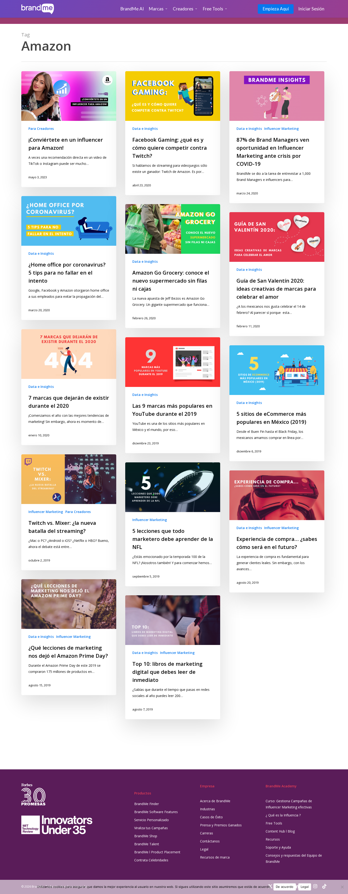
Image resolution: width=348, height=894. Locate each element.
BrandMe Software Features (156, 812)
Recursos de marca (215, 857)
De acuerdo (285, 887)
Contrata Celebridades (151, 860)
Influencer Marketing (281, 128)
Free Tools (274, 823)
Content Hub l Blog (280, 831)
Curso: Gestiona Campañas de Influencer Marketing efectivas (289, 804)
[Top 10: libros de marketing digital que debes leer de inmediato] (172, 657)
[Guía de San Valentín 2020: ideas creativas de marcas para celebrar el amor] (276, 274)
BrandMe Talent (146, 844)
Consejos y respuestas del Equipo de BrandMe (294, 858)
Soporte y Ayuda (278, 847)
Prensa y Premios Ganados (221, 825)
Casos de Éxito (211, 817)
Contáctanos (210, 841)
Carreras (206, 833)
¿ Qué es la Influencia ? (283, 815)
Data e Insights (145, 128)
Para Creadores (41, 128)
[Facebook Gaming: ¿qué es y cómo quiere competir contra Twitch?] (172, 133)
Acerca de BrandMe (215, 801)
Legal (204, 849)
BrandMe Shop (145, 836)
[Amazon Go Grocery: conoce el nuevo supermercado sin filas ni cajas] (172, 266)
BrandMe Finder (146, 804)
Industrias (207, 809)
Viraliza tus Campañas (151, 828)
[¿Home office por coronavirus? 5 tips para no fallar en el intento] (68, 258)
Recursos (273, 839)
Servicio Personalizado (151, 820)
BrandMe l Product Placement (157, 852)
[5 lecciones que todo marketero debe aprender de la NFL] (172, 524)
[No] (342, 887)
